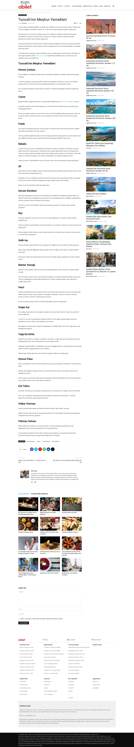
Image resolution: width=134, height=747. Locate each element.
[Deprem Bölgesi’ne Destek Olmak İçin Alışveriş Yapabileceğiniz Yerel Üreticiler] (72, 543)
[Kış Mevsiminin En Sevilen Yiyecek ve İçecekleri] (50, 543)
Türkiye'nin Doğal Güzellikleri (52, 647)
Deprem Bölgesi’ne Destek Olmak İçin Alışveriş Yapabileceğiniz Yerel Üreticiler (71, 553)
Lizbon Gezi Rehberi (74, 663)
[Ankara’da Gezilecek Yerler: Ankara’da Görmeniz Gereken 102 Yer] (101, 79)
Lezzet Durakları (77, 6)
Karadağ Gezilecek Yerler (75, 650)
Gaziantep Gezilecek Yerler (27, 663)
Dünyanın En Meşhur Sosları (25, 532)
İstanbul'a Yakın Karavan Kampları (54, 654)
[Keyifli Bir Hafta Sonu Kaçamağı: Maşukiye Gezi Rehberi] (101, 134)
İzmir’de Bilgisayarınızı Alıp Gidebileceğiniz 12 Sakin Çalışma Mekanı (27, 574)
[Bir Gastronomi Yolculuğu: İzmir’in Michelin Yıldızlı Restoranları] (28, 504)
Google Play (96, 684)
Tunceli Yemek (46, 441)
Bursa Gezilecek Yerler (26, 654)
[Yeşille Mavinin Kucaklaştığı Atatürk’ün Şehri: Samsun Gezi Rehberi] (101, 232)
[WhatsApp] (44, 449)
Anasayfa (54, 6)
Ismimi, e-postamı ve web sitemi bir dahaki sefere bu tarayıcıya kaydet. (41, 618)
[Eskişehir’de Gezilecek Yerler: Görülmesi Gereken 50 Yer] (101, 159)
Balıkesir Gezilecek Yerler (27, 670)
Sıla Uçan (24, 23)
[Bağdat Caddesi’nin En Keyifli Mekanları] (50, 504)
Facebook (71, 681)
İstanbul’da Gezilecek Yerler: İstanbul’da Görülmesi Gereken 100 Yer (100, 118)
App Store (95, 681)
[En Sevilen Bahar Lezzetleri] (72, 504)
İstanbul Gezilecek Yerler (27, 650)
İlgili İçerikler (23, 494)
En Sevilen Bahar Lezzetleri (69, 512)
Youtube (70, 698)
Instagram (71, 684)
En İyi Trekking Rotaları (50, 663)
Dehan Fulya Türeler (91, 221)
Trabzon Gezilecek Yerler (27, 667)
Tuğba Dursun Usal (91, 40)
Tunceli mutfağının (68, 101)
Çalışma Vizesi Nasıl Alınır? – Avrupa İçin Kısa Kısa (31, 461)
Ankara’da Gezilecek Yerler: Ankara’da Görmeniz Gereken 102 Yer (100, 90)
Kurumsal (46, 684)
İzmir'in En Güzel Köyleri (51, 673)
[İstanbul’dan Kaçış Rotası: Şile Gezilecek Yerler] (101, 207)
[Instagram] (32, 482)
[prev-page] (48, 580)
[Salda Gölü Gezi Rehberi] (101, 184)
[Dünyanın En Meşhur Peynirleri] (72, 524)
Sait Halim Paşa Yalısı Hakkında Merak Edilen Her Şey (67, 461)
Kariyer (46, 688)
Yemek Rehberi (55, 441)
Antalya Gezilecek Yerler (27, 660)
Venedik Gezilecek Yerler (75, 667)
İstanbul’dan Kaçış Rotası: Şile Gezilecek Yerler (98, 217)
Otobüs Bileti (23, 684)
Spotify (70, 691)
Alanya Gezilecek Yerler (26, 673)
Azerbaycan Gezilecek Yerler (76, 654)
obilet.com (107, 6)
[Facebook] (32, 449)
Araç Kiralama (24, 691)
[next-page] (51, 580)
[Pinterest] (40, 449)
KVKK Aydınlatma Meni (50, 691)
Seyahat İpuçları (87, 6)
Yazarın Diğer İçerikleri (39, 494)
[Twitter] (36, 449)
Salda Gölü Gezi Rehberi (96, 194)
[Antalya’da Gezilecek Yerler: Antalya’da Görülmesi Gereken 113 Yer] (101, 51)
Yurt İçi (60, 6)
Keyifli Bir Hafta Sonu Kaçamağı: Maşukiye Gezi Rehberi (99, 144)
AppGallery (96, 688)
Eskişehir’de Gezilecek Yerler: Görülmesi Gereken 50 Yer (98, 169)
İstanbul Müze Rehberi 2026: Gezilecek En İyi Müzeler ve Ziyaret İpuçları (101, 271)
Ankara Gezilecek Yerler (26, 647)
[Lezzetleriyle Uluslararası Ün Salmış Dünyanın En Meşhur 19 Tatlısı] (28, 543)
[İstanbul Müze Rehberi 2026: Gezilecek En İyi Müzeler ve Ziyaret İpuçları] (101, 259)
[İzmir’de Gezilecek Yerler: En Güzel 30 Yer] (101, 26)
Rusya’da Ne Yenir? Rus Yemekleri (49, 573)
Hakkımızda (47, 681)
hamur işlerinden (41, 56)
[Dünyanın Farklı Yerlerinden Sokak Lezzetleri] (50, 524)
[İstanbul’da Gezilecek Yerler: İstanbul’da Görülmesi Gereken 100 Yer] (101, 106)
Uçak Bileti (23, 681)
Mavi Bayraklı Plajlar (50, 667)
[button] (113, 6)
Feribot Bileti (23, 694)
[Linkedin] (48, 449)
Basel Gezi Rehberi (73, 673)
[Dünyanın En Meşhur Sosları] (28, 524)
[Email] (53, 449)
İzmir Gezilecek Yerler (26, 657)
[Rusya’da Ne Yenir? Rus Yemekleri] (50, 565)
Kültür (101, 6)
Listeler (95, 6)
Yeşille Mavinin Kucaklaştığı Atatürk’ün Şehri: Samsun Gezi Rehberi (98, 244)
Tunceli (38, 441)
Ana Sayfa (20, 12)
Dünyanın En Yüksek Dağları (52, 650)
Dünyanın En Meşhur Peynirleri (70, 532)
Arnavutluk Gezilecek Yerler (76, 660)
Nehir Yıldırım (90, 196)
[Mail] (35, 482)
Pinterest (71, 688)
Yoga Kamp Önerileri (50, 657)
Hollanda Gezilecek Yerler (75, 657)
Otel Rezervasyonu (25, 688)
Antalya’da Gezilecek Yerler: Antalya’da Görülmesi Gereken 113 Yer (100, 63)
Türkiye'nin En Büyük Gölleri (52, 670)
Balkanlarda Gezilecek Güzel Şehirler (79, 647)
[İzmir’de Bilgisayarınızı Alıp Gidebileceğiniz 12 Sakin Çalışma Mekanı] (28, 565)
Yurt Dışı (67, 6)
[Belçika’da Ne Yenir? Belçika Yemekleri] (72, 565)
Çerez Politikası (48, 694)
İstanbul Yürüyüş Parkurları (52, 660)
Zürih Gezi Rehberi (73, 670)
